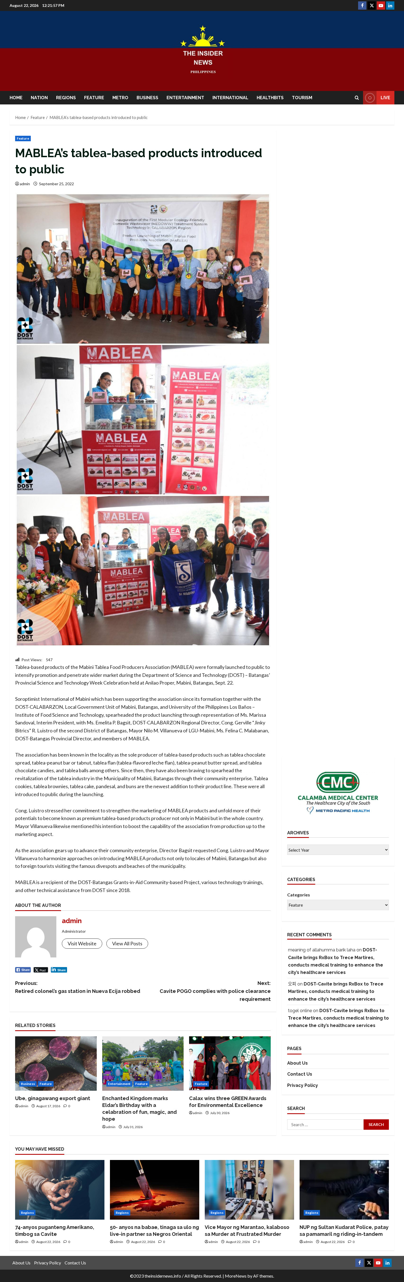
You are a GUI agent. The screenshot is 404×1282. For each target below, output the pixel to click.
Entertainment (185, 97)
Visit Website (82, 943)
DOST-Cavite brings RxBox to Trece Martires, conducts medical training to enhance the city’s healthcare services (335, 991)
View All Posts (127, 943)
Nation (39, 97)
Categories (298, 894)
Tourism (302, 97)
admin (25, 183)
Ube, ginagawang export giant (52, 1098)
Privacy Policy (302, 1085)
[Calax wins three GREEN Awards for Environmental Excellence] (230, 1063)
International (230, 97)
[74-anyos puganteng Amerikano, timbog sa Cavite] (59, 1190)
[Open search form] (357, 97)
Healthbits (270, 97)
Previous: (77, 987)
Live (385, 97)
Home (16, 97)
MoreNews (236, 1275)
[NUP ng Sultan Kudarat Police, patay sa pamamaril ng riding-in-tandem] (344, 1190)
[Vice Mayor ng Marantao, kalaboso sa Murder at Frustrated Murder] (249, 1190)
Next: (215, 991)
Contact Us (299, 1074)
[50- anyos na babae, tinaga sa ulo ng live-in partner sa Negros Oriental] (154, 1190)
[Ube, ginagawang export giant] (56, 1063)
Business (147, 97)
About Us (297, 1063)
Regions (66, 97)
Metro (120, 97)
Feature (94, 97)
